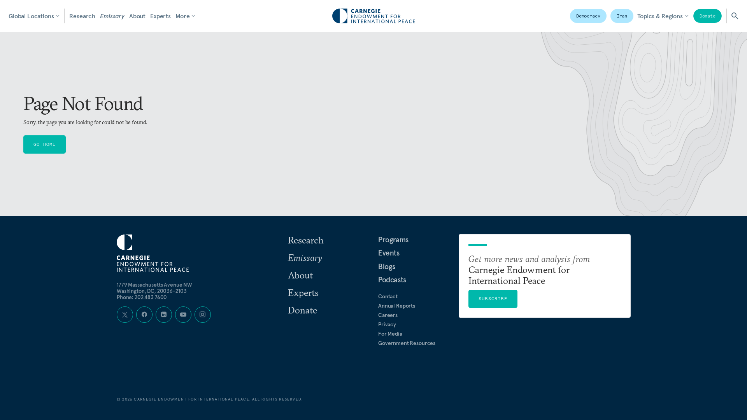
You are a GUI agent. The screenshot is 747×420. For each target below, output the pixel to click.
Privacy (387, 324)
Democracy (588, 16)
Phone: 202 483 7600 (142, 297)
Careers (388, 315)
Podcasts (392, 279)
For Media (390, 333)
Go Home (44, 144)
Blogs (386, 266)
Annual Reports (396, 305)
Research (82, 16)
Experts (160, 16)
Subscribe (493, 298)
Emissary (112, 16)
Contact (388, 296)
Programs (393, 239)
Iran (622, 16)
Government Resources (406, 343)
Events (389, 252)
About (137, 16)
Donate (707, 16)
